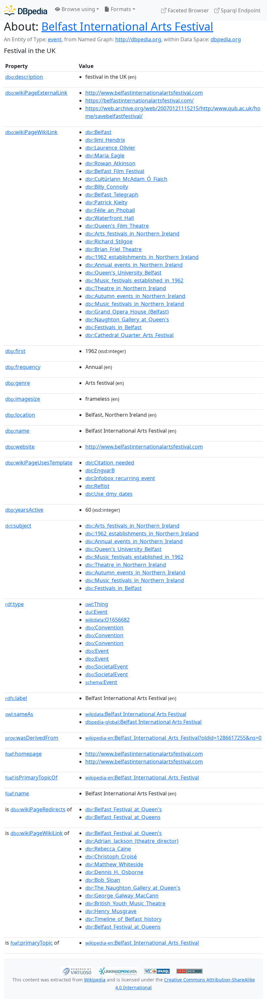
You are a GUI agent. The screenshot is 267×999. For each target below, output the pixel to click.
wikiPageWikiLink (31, 132)
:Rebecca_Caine (108, 848)
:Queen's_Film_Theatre (117, 225)
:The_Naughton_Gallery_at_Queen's (132, 887)
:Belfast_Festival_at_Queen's (123, 809)
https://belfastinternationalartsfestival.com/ (139, 100)
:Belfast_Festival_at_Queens (123, 817)
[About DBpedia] (25, 10)
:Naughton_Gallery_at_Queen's (127, 319)
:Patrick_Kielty (106, 202)
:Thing (96, 604)
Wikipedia (94, 980)
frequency (22, 367)
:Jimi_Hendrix (105, 139)
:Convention (104, 627)
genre (17, 382)
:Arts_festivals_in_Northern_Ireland (132, 233)
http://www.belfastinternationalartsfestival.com (144, 92)
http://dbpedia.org (138, 39)
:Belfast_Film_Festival (114, 171)
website (20, 446)
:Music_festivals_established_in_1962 (134, 280)
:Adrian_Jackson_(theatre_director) (131, 840)
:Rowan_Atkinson (110, 163)
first (15, 351)
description (24, 76)
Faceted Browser (187, 10)
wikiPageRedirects (37, 809)
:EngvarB (100, 470)
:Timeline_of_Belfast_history (123, 919)
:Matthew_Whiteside (114, 864)
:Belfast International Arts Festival (135, 714)
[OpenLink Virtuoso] (77, 970)
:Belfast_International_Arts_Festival (142, 777)
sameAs (19, 714)
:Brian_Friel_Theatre (113, 249)
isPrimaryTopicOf (31, 777)
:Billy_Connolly (106, 186)
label (16, 698)
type (14, 604)
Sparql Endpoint (239, 10)
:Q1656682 (107, 619)
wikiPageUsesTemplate (38, 462)
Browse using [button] (77, 9)
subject (18, 525)
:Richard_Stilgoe (109, 241)
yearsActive (24, 509)
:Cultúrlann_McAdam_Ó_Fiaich (126, 178)
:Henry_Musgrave (110, 911)
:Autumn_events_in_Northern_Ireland (135, 296)
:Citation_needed (109, 462)
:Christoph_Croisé (111, 856)
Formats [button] (120, 9)
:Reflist (97, 486)
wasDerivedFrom (31, 737)
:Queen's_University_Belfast (123, 272)
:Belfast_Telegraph (111, 194)
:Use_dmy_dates (109, 493)
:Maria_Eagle (104, 155)
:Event (96, 611)
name (17, 430)
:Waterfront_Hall (109, 218)
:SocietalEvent (106, 666)
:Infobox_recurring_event (120, 478)
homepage (23, 753)
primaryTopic (31, 942)
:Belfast (98, 132)
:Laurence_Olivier (110, 147)
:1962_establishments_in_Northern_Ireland (142, 257)
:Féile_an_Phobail (110, 210)
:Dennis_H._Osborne (114, 872)
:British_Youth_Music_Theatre (125, 903)
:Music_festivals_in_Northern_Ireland (134, 303)
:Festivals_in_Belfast (113, 327)
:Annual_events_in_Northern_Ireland (134, 264)
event (55, 39)
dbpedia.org (226, 39)
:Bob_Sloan (102, 880)
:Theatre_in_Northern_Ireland (125, 288)
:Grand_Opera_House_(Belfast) (127, 311)
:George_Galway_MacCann (122, 895)
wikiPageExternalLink (36, 92)
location (20, 414)
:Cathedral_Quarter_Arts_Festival (129, 335)
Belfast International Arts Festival (127, 26)
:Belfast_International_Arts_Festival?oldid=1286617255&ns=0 (173, 737)
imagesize (22, 398)
